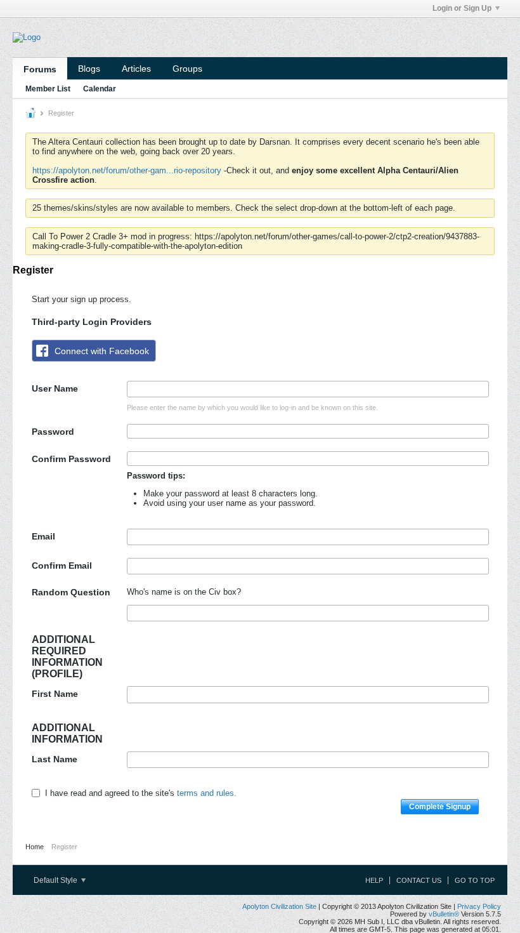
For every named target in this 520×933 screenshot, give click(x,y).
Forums (39, 69)
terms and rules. (207, 793)
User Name (55, 388)
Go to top (475, 880)
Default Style (56, 880)
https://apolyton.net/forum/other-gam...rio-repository (126, 170)
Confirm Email (62, 565)
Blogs (89, 68)
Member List (47, 88)
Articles (136, 68)
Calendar (99, 88)
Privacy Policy (479, 906)
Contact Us (418, 880)
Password (53, 432)
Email (43, 536)
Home (34, 846)
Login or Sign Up (461, 8)
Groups (187, 68)
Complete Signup (440, 806)
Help (374, 880)
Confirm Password (71, 459)
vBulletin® (444, 914)
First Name (55, 694)
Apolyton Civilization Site (279, 906)
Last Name (54, 759)
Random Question (71, 592)
